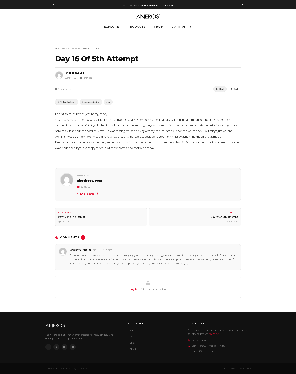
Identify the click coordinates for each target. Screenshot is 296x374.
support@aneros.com (203, 351)
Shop (158, 26)
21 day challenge (68, 102)
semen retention (92, 102)
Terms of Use (245, 368)
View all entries (86, 193)
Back (236, 89)
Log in (133, 289)
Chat (132, 342)
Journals (61, 48)
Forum (133, 330)
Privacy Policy (229, 368)
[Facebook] (48, 347)
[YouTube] (73, 347)
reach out (214, 333)
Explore (111, 26)
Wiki (132, 336)
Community (182, 26)
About (133, 348)
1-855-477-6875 (199, 340)
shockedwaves (74, 48)
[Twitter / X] (56, 347)
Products (136, 26)
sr (109, 102)
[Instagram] (64, 347)
